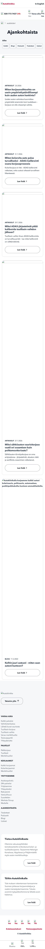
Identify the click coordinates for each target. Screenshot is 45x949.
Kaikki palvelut (7, 721)
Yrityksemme (7, 776)
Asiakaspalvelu (7, 780)
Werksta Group (7, 800)
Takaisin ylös (10, 701)
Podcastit (21, 46)
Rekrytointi (5, 792)
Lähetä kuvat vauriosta (10, 726)
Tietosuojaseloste (34, 929)
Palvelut (5, 745)
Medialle (4, 803)
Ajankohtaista (8, 808)
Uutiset (39, 46)
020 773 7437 (10, 14)
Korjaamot (7, 761)
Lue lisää (31, 863)
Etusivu (12, 946)
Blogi (13, 46)
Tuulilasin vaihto (7, 732)
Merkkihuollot (6, 756)
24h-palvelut (6, 783)
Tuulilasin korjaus (8, 729)
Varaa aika (36, 14)
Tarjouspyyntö (7, 738)
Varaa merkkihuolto (9, 735)
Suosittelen (5, 797)
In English (39, 4)
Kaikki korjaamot (8, 765)
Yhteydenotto (6, 740)
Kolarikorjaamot (8, 768)
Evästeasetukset (13, 929)
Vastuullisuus (6, 794)
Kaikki (6, 46)
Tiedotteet (30, 46)
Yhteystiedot (6, 789)
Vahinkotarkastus (8, 724)
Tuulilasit (4, 753)
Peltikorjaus (5, 750)
